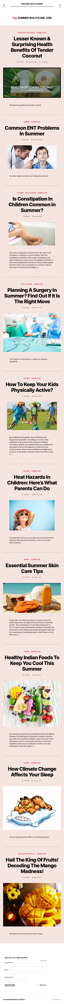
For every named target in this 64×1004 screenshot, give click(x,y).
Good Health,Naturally (26, 32)
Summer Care (41, 32)
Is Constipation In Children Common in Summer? (32, 204)
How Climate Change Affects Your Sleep (32, 772)
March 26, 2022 (37, 139)
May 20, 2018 (38, 494)
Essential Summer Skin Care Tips (32, 568)
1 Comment (44, 62)
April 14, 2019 (38, 396)
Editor (22, 62)
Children (20, 192)
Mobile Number (9, 977)
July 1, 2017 (37, 675)
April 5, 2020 (38, 216)
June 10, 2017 (38, 780)
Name (7, 970)
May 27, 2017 (38, 877)
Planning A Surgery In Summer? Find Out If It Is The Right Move (32, 295)
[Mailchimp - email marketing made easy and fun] (41, 985)
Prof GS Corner (30, 192)
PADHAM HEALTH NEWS (32, 4)
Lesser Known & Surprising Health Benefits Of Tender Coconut (32, 47)
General (27, 122)
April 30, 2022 (32, 62)
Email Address (9, 962)
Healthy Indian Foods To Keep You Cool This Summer (32, 663)
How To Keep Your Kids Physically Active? (32, 387)
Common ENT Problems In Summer (32, 131)
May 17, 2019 (38, 307)
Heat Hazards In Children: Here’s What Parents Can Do (32, 482)
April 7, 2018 (38, 577)
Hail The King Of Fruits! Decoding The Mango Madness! (32, 865)
